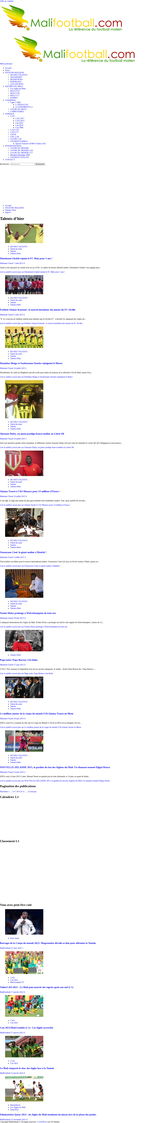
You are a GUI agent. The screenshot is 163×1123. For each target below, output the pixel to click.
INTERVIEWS (16, 79)
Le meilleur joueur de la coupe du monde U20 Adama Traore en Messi (36, 713)
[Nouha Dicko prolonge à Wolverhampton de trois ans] (24, 597)
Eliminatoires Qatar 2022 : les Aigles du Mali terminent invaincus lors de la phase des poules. (48, 1114)
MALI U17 (14, 95)
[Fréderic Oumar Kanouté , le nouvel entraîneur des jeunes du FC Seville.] (24, 293)
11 (24, 791)
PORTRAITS (15, 82)
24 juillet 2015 (20, 368)
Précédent (4, 791)
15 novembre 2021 (18, 1119)
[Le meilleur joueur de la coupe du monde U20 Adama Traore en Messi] (24, 697)
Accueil (8, 68)
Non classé (14, 938)
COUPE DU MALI (18, 109)
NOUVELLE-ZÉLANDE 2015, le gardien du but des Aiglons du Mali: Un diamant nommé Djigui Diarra (55, 767)
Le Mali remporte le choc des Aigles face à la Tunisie (27, 1068)
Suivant (33, 791)
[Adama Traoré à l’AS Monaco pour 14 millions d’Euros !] (24, 475)
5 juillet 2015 (19, 557)
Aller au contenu (6, 1)
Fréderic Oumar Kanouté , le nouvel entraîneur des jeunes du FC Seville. (38, 309)
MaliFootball (5, 948)
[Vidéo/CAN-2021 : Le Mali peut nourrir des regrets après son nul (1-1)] (24, 973)
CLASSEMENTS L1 (24, 107)
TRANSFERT (16, 77)
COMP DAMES (17, 111)
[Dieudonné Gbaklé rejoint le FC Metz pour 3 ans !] (24, 242)
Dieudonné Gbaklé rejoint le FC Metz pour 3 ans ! (26, 258)
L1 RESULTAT (21, 105)
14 (29, 791)
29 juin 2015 (19, 618)
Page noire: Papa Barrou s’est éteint (18, 660)
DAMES (13, 98)
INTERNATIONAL (13, 146)
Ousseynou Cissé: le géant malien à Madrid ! (23, 552)
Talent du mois (16, 249)
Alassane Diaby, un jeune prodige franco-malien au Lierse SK (32, 433)
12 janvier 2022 (17, 1073)
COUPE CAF (16, 139)
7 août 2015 (19, 263)
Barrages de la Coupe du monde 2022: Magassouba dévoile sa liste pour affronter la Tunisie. (48, 943)
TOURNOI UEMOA (19, 141)
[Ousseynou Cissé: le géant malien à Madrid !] (24, 536)
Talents (13, 251)
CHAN (13, 134)
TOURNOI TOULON (19, 157)
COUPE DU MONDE (19, 148)
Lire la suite (32, 272)
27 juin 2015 (19, 665)
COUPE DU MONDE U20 (21, 150)
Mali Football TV (17, 982)
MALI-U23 (15, 91)
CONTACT (10, 160)
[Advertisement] (81, 184)
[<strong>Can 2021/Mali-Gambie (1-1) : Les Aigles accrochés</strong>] (24, 1016)
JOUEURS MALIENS (14, 72)
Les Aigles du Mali (17, 89)
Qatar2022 (14, 1109)
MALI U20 (14, 93)
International (15, 1105)
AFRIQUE (9, 114)
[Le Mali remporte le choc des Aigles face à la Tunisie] (24, 1057)
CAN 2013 (19, 121)
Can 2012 (19, 123)
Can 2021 (14, 980)
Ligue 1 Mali (15, 102)
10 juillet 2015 (20, 496)
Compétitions (10, 100)
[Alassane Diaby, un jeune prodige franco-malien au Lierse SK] (24, 417)
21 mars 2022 (16, 948)
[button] (6, 64)
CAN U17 (14, 132)
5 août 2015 (19, 315)
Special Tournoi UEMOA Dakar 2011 (30, 143)
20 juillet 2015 (20, 439)
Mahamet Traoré (7, 263)
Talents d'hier (15, 253)
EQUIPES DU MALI (14, 86)
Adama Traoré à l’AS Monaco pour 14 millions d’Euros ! (30, 491)
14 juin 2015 (19, 772)
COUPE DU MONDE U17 (21, 153)
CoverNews (42, 1122)
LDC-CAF (14, 137)
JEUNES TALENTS (18, 75)
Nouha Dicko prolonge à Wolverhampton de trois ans (28, 613)
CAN (12, 116)
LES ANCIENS (16, 84)
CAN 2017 (19, 118)
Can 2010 (19, 125)
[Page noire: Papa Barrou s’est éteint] (24, 651)
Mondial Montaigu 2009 (20, 155)
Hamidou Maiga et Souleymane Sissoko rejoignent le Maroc (31, 363)
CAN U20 (14, 130)
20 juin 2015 (19, 718)
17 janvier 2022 (17, 992)
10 (21, 791)
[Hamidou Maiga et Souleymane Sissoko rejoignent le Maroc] (24, 347)
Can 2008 (19, 127)
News (7, 70)
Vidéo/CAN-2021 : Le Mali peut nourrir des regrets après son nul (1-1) (36, 987)
